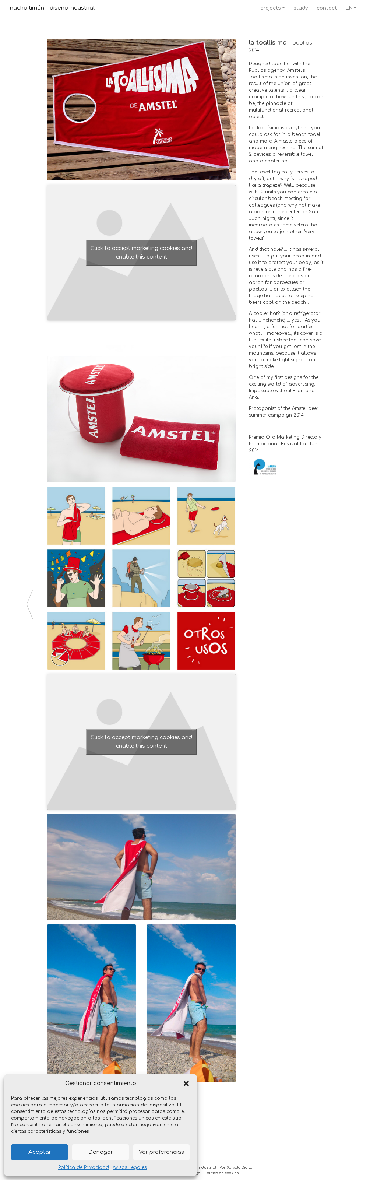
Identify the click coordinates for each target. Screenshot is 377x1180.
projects (270, 8)
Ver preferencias (161, 1152)
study (300, 8)
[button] (186, 1083)
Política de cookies (222, 1173)
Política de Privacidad (83, 1167)
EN (349, 8)
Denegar (100, 1152)
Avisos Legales (130, 1167)
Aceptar (39, 1152)
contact (327, 8)
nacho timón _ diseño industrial (52, 8)
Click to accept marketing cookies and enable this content (141, 253)
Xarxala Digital (240, 1167)
